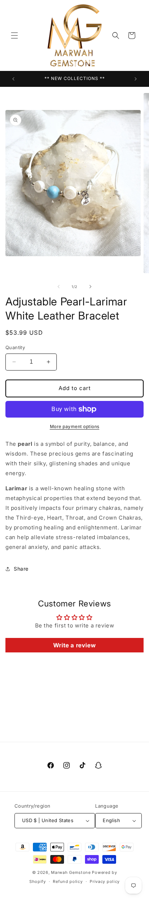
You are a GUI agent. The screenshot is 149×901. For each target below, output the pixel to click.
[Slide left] (59, 287)
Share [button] (21, 569)
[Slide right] (90, 287)
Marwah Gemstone (71, 872)
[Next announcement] (136, 79)
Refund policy (67, 881)
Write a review (74, 645)
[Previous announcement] (13, 79)
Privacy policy (105, 881)
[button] (14, 35)
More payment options (74, 426)
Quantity (15, 347)
